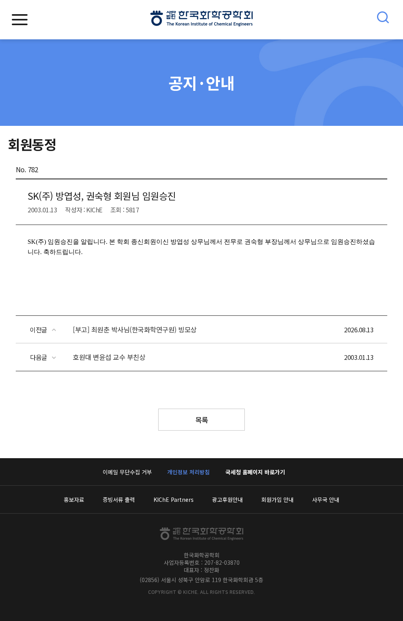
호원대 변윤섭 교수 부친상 (109, 357)
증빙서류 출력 (119, 499)
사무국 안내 (325, 499)
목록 (201, 420)
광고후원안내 (227, 499)
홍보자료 (74, 499)
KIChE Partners (173, 499)
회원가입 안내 (277, 499)
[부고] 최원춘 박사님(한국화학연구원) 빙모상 (135, 329)
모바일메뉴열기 (20, 19)
